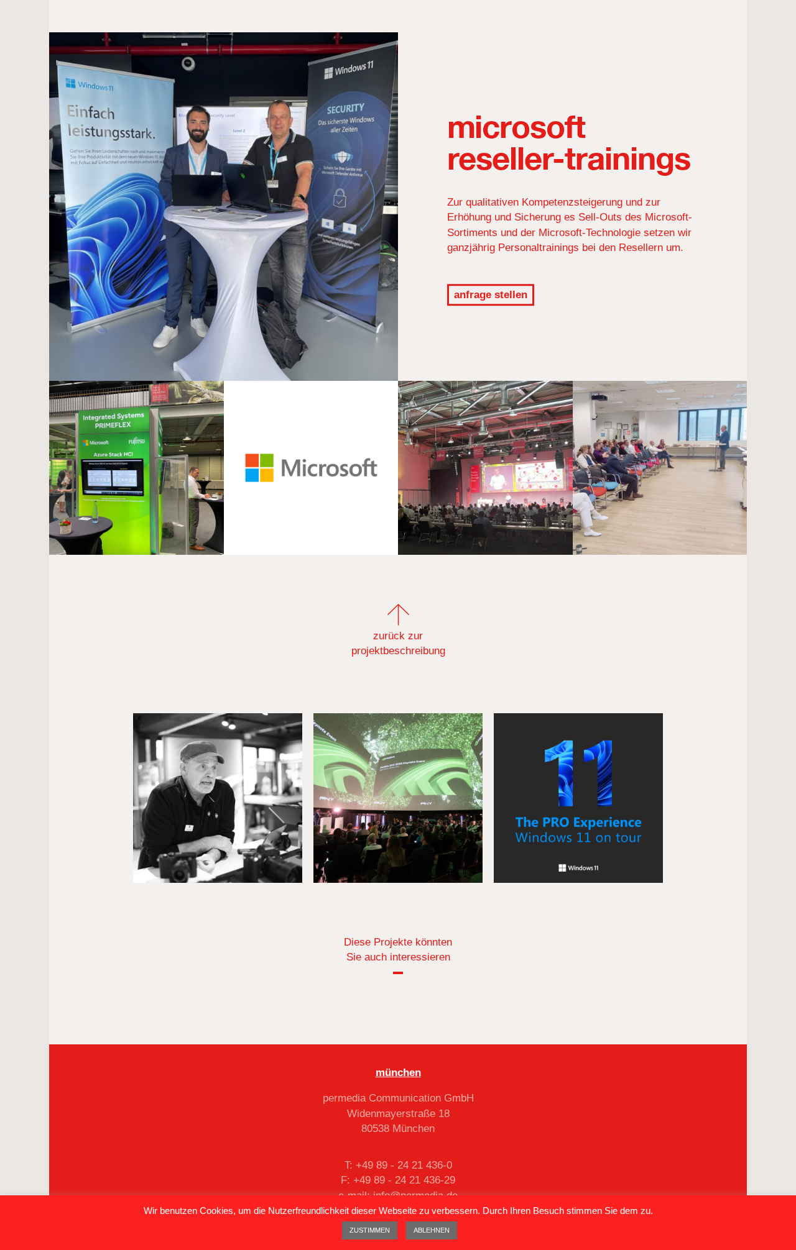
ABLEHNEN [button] (432, 1230)
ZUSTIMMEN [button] (369, 1230)
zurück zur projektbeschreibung (398, 643)
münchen (398, 1073)
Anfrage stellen (490, 295)
